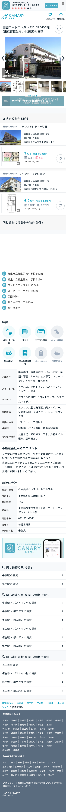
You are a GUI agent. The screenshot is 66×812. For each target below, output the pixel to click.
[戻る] (3, 58)
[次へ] (63, 58)
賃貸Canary (7, 702)
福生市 (30, 702)
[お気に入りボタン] (59, 29)
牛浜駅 (40, 702)
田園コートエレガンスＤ (19, 27)
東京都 (20, 702)
